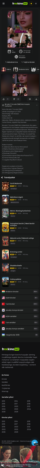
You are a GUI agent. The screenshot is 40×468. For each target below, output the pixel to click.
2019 (3, 406)
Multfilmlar (6, 385)
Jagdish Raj (16, 122)
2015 (28, 401)
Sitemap (5, 391)
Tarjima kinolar (29, 62)
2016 (3, 404)
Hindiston (22, 57)
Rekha (11, 120)
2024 (13, 52)
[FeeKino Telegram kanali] (35, 442)
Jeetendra (28, 120)
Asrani (34, 120)
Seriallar (5, 382)
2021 (28, 406)
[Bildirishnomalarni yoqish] (31, 3)
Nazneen (23, 122)
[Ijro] (20, 85)
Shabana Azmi (19, 120)
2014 (16, 401)
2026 (16, 412)
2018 (28, 404)
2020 (16, 406)
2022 (3, 409)
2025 (3, 412)
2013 (3, 401)
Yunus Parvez (6, 122)
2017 (16, 404)
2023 (16, 409)
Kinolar (4, 379)
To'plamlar (6, 388)
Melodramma (12, 62)
